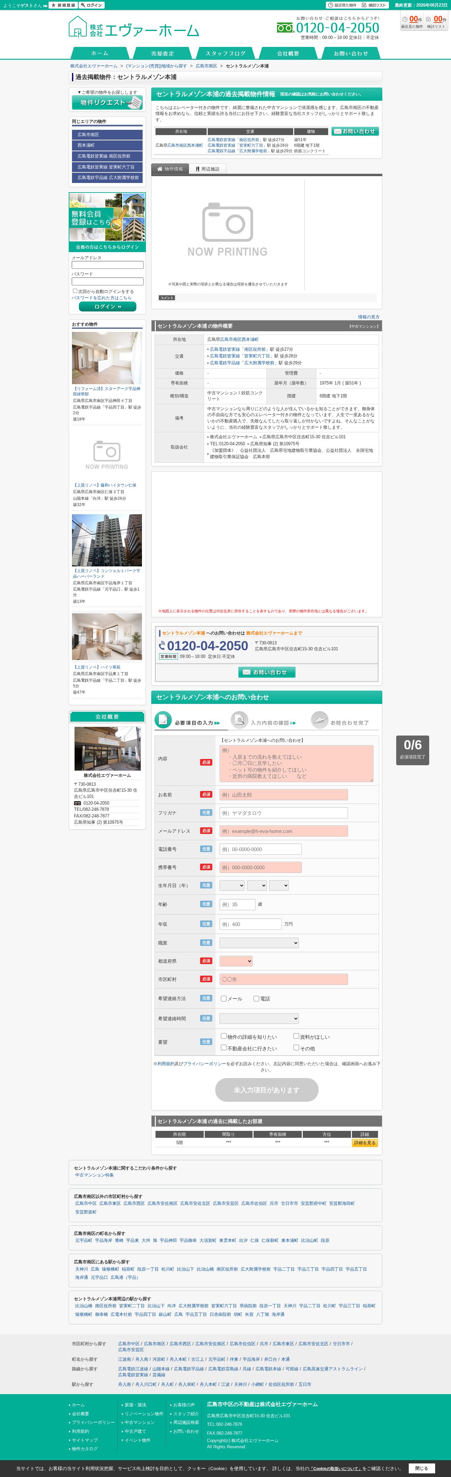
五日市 (304, 1384)
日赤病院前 (220, 1314)
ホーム (78, 1404)
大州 (146, 1240)
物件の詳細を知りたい (252, 1037)
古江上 (197, 1359)
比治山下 (185, 1269)
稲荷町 (128, 1269)
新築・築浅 (135, 1404)
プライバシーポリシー (204, 1063)
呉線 (247, 1368)
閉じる (421, 1468)
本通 (285, 1359)
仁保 (254, 1240)
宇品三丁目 (308, 1269)
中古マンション (140, 1422)
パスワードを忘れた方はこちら (102, 297)
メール (234, 998)
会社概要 (80, 1413)
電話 (265, 998)
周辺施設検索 (186, 1422)
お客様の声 (184, 1404)
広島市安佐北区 (195, 1203)
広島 (95, 1269)
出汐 (243, 1240)
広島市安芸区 (226, 1203)
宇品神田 (168, 1240)
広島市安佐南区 (163, 1203)
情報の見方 (369, 316)
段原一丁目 (148, 1269)
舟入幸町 (186, 1384)
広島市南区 (177, 145)
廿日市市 (289, 1203)
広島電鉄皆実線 (221, 139)
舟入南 (141, 1359)
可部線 (292, 1368)
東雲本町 (227, 1240)
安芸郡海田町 (342, 1203)
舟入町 (167, 1384)
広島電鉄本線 (268, 1368)
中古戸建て (135, 1431)
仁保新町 (270, 1240)
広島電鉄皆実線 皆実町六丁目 (106, 166)
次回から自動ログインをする (106, 291)
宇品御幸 (188, 1240)
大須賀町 (208, 1240)
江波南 (124, 1359)
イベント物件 (138, 1440)
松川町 (167, 1269)
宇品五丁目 (356, 1269)
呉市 (274, 1203)
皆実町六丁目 (251, 145)
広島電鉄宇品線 (221, 151)
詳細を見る (365, 1142)
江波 (225, 1384)
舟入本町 (178, 1359)
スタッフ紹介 (186, 1413)
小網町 (257, 1384)
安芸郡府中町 (314, 1203)
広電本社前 (121, 1314)
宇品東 (132, 1240)
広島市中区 (86, 1203)
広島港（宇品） (126, 1277)
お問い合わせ (186, 1431)
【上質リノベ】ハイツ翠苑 (97, 667)
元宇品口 (99, 1277)
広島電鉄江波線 (133, 1368)
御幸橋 (101, 1314)
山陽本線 (161, 1368)
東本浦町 (289, 1240)
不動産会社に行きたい (252, 1048)
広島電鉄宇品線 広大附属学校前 (108, 177)
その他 (307, 1048)
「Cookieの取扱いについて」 (335, 1468)
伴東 (234, 1359)
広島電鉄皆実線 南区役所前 (104, 156)
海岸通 (81, 1277)
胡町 (238, 1314)
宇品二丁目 (284, 1269)
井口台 (270, 1359)
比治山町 (309, 1240)
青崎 (119, 1240)
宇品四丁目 (332, 1269)
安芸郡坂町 (86, 1212)
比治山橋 (205, 1269)
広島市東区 (110, 1203)
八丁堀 (262, 1314)
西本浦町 (195, 145)
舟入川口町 (146, 1384)
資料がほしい (315, 1037)
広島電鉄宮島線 (223, 1368)
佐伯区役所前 (281, 1384)
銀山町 (165, 1314)
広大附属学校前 (253, 151)
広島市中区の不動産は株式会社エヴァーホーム (262, 1404)
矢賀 (249, 1314)
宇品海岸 (103, 1240)
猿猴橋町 (110, 1269)
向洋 (171, 1306)
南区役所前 (249, 139)
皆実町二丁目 (132, 1306)
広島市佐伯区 (254, 1203)
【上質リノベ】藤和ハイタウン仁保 (104, 485)
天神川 (81, 1269)
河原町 (159, 1359)
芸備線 (159, 1374)
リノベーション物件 (144, 1413)
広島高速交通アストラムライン (333, 1368)
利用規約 (166, 1063)
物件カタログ (85, 1448)
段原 (325, 1240)
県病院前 (248, 1306)
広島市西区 (134, 1203)
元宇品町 (83, 1240)
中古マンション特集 (94, 1175)
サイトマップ (85, 1440)
